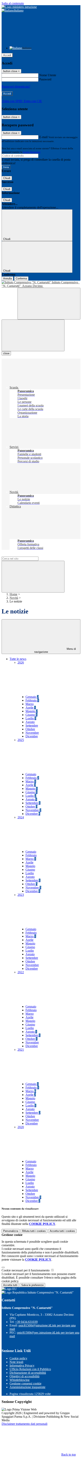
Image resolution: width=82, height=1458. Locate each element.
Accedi (7, 55)
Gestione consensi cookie (25, 1383)
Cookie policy (18, 1358)
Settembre (31, 725)
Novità (14, 597)
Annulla (7, 278)
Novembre (32, 732)
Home (13, 594)
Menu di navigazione (55, 650)
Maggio (31, 711)
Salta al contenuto (13, 3)
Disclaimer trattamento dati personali (24, 1423)
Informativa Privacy (22, 1365)
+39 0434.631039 (26, 1321)
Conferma (21, 278)
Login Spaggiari (31, 151)
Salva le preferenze (32, 1285)
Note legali (16, 1362)
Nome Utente (47, 75)
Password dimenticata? (16, 86)
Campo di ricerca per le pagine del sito (26, 554)
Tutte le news (18, 659)
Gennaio (32, 696)
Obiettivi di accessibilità (24, 1376)
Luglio (30, 718)
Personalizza (10, 1231)
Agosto (30, 722)
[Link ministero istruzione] (19, 7)
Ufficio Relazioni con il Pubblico (30, 1369)
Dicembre (31, 736)
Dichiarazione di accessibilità (28, 1372)
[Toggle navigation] (33, 335)
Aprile (30, 707)
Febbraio (32, 700)
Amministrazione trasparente (27, 1387)
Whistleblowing (19, 1380)
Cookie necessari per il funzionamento (26, 1270)
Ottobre (30, 729)
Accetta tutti (62, 1231)
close (6, 353)
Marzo (29, 704)
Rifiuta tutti (34, 1231)
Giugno (31, 714)
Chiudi (6, 178)
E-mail (43, 137)
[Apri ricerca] (49, 303)
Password (45, 79)
